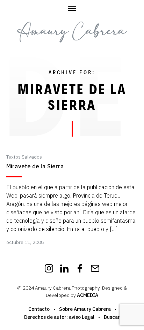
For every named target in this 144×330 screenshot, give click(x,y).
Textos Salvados (24, 157)
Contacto (39, 309)
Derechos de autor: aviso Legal (59, 317)
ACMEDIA (87, 295)
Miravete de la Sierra (35, 166)
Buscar (112, 317)
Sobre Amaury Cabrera (85, 309)
